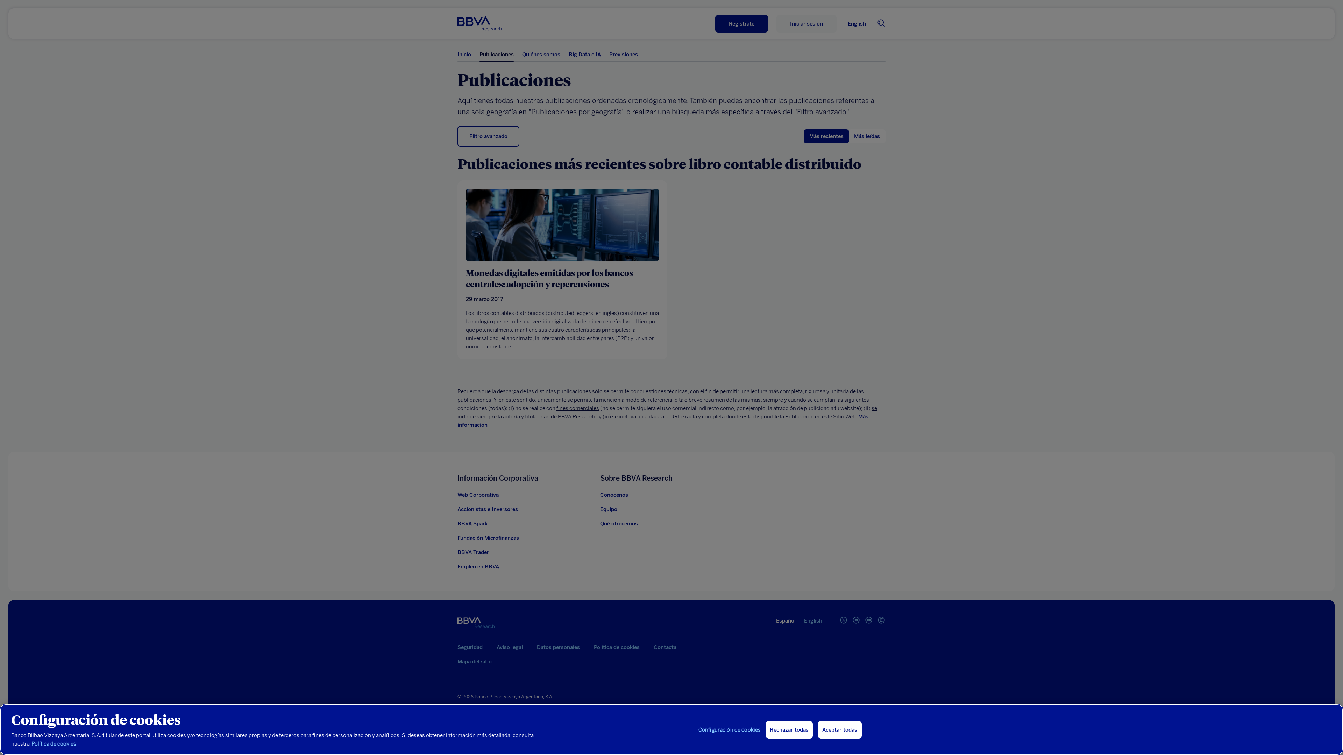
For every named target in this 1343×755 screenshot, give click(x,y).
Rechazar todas (789, 730)
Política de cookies (53, 744)
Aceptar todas (840, 730)
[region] (671, 729)
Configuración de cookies (729, 730)
